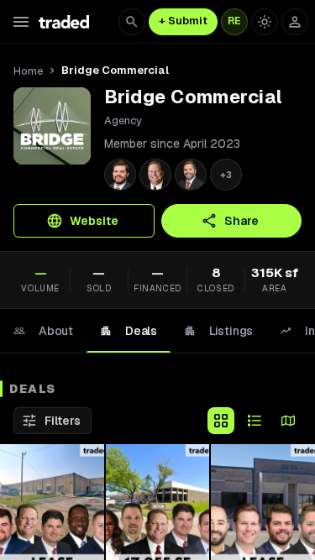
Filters (63, 420)
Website (94, 220)
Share (241, 220)
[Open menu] (21, 22)
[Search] (131, 21)
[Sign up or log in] (294, 21)
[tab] (43, 331)
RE (234, 21)
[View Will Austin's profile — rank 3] (191, 175)
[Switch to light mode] (264, 21)
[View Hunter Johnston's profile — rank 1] (120, 175)
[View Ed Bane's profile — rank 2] (155, 175)
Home (28, 71)
